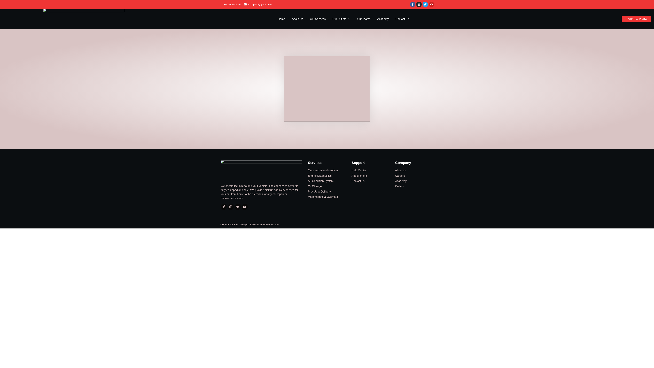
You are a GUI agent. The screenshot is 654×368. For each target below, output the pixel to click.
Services (315, 163)
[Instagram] (419, 4)
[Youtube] (431, 4)
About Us (297, 19)
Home (281, 19)
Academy (383, 19)
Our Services (318, 19)
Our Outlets (339, 19)
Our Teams (363, 19)
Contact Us (402, 19)
